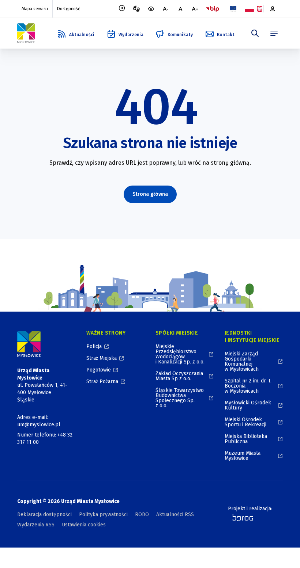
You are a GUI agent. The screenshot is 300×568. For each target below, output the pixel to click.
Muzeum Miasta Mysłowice (242, 455)
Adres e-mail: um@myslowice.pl (38, 421)
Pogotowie (98, 370)
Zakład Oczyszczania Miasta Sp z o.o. (179, 376)
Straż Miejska (101, 358)
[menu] (274, 33)
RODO (142, 514)
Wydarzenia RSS (36, 525)
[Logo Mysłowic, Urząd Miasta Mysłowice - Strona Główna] (26, 33)
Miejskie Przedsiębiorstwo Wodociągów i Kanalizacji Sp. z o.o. (180, 354)
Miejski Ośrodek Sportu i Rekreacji (245, 422)
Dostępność (68, 8)
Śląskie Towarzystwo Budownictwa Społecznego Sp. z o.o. (179, 398)
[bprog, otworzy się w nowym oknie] (240, 517)
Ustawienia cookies (84, 525)
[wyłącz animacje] (122, 9)
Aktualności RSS (175, 514)
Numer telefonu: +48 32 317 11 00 (44, 438)
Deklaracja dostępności (44, 514)
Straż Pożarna (102, 381)
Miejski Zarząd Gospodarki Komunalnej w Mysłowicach (242, 361)
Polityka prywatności (103, 514)
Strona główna (150, 194)
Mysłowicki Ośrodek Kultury (248, 405)
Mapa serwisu (35, 8)
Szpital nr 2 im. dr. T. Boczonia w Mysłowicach (248, 386)
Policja (94, 346)
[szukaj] (255, 33)
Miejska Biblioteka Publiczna (246, 439)
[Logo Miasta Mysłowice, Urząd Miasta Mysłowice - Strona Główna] (29, 343)
